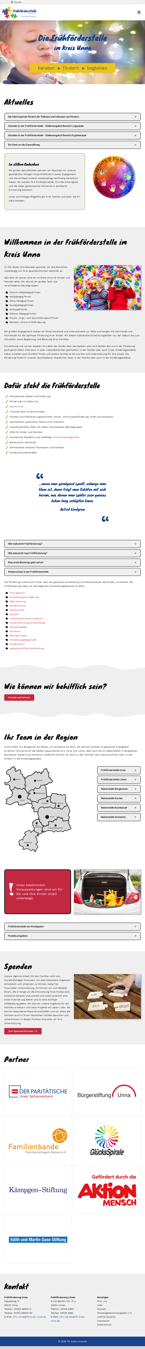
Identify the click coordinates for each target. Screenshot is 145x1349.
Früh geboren (17, 593)
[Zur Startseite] (24, 12)
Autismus (15, 631)
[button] (72, 117)
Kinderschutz (17, 644)
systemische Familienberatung (27, 648)
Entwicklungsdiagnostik (66, 437)
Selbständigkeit (18, 627)
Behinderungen (18, 635)
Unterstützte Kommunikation (26, 618)
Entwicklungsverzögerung (24, 597)
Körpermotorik (18, 605)
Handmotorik (17, 610)
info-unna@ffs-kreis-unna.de (29, 1316)
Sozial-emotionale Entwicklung (27, 622)
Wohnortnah (17, 406)
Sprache (14, 614)
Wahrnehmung (18, 601)
